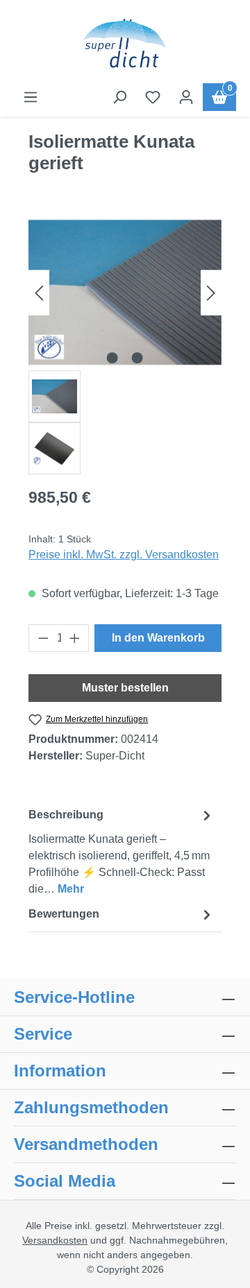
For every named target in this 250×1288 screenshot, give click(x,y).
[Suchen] (119, 97)
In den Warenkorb (158, 638)
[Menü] (30, 97)
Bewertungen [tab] (63, 914)
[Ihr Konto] (186, 97)
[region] (125, 344)
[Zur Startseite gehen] (125, 44)
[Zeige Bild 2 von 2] (137, 357)
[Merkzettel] (152, 97)
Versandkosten (55, 1240)
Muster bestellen (125, 688)
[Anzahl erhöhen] (75, 638)
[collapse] (228, 1107)
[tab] (121, 851)
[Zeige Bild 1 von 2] (112, 357)
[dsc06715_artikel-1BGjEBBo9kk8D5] (125, 292)
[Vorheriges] (38, 292)
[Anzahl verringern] (43, 638)
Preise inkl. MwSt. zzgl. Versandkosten (123, 554)
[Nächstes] (211, 292)
